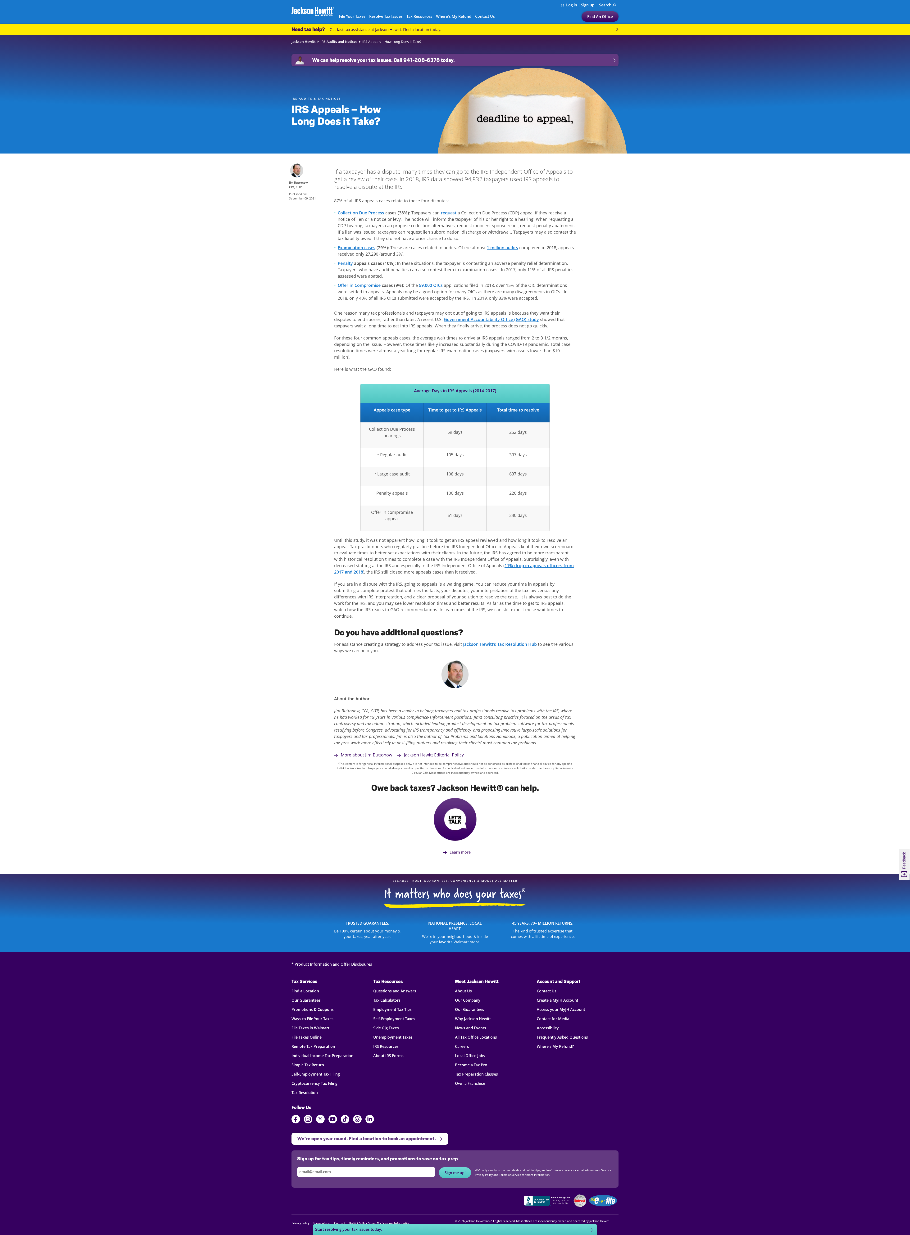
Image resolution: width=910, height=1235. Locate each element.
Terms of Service (440, 656)
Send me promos (455, 635)
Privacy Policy (521, 652)
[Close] (549, 568)
